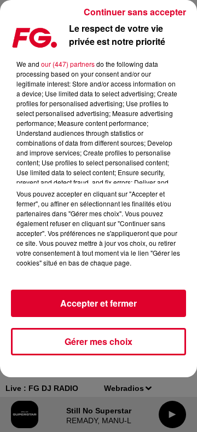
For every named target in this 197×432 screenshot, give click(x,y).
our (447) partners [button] (68, 63)
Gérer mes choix (98, 341)
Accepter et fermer (98, 303)
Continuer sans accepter (135, 11)
